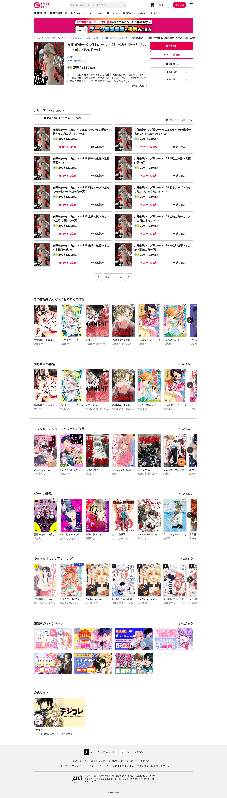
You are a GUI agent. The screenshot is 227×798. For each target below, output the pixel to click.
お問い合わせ (116, 760)
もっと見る (184, 364)
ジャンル (114, 13)
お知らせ (132, 760)
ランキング (79, 13)
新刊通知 (173, 72)
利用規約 (145, 760)
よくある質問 (98, 760)
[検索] (124, 5)
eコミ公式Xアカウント (100, 753)
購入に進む (171, 46)
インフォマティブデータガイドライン (109, 765)
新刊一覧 (41, 13)
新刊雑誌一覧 (60, 13)
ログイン (163, 5)
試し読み (173, 64)
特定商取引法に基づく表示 (153, 765)
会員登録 (179, 5)
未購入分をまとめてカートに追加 (64, 118)
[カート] (152, 5)
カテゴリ (152, 13)
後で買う (173, 79)
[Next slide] (190, 320)
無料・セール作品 (135, 13)
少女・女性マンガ (76, 61)
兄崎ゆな (72, 56)
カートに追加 (173, 55)
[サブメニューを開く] (191, 5)
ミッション (98, 13)
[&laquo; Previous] (98, 277)
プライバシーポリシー (71, 765)
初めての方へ (80, 760)
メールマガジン (135, 752)
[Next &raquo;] (128, 277)
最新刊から (187, 120)
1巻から (172, 120)
